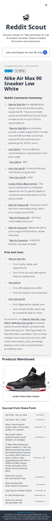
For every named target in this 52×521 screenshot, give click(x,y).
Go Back (8, 71)
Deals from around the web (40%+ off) (25, 501)
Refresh (21, 71)
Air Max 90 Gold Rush (25, 495)
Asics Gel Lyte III (17, 168)
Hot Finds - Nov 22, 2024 (25, 415)
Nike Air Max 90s (17, 104)
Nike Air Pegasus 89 (18, 205)
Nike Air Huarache (18, 227)
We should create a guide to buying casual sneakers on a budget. (25, 437)
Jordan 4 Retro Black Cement (23, 183)
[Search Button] (45, 52)
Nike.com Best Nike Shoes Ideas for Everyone (25, 484)
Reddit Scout (26, 27)
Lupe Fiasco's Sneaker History (25, 490)
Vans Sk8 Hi (14, 149)
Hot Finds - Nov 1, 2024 (25, 419)
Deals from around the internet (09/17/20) (25, 477)
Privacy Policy (30, 512)
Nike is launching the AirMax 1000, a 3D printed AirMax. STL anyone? (25, 427)
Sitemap (20, 512)
